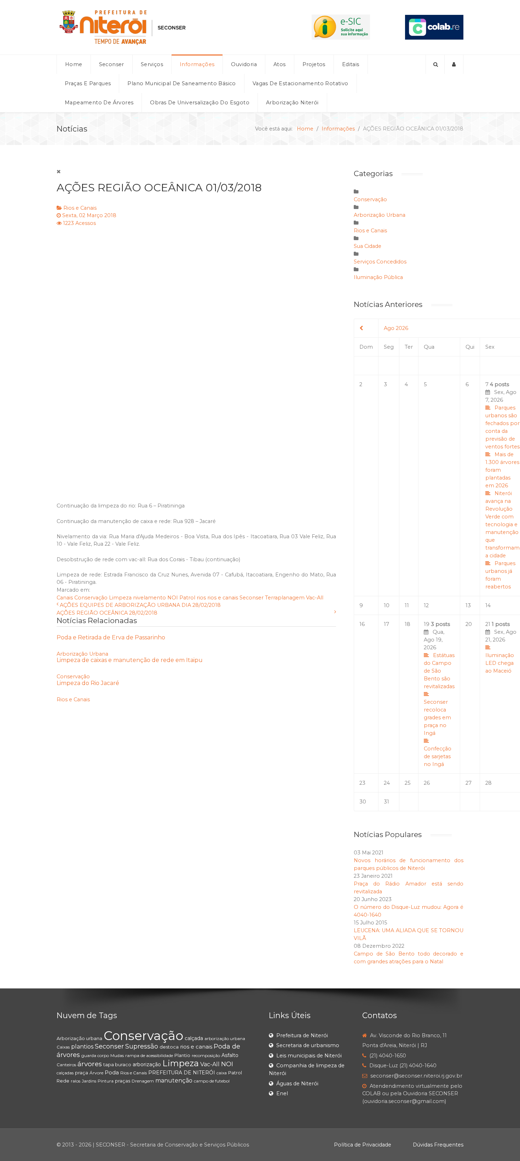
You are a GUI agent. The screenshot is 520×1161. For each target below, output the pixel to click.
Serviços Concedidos (380, 262)
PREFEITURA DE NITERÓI (181, 1072)
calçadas (65, 1072)
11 (407, 605)
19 (439, 694)
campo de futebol (212, 1081)
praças (122, 1081)
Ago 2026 (396, 328)
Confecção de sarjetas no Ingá (437, 756)
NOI (172, 597)
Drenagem (143, 1081)
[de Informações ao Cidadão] (341, 27)
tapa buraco (117, 1064)
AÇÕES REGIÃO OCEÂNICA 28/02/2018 (107, 613)
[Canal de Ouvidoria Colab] (434, 27)
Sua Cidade (367, 246)
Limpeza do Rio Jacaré (88, 683)
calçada (194, 1038)
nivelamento (149, 597)
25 (407, 783)
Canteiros (66, 1064)
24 (387, 783)
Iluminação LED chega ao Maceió (499, 663)
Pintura (106, 1081)
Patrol (187, 597)
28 (488, 783)
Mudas (117, 1055)
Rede (63, 1081)
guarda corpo (95, 1055)
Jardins (89, 1081)
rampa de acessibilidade (149, 1055)
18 (407, 624)
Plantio (182, 1055)
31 (386, 802)
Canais (65, 597)
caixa (221, 1072)
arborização (147, 1064)
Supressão (141, 1046)
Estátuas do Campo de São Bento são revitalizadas (439, 671)
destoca (169, 1047)
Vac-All (314, 597)
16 (362, 624)
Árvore (96, 1072)
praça (81, 1072)
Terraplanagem (285, 597)
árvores (89, 1064)
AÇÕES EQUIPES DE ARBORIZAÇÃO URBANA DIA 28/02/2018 (140, 605)
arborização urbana (224, 1038)
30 (362, 802)
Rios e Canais (80, 208)
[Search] (435, 64)
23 (362, 783)
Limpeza (120, 597)
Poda (112, 1072)
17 (386, 624)
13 (468, 605)
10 (386, 605)
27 (469, 783)
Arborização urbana (79, 1038)
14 (488, 605)
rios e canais (222, 597)
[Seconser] (167, 27)
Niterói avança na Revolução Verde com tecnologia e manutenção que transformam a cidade (502, 524)
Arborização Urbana (82, 654)
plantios (82, 1046)
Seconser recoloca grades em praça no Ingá (437, 717)
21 (500, 647)
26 (427, 783)
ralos (75, 1081)
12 (426, 605)
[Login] (454, 64)
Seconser (251, 597)
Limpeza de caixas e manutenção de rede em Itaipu (130, 660)
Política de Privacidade (362, 1145)
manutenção (173, 1080)
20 (469, 624)
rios (201, 597)
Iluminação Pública (378, 277)
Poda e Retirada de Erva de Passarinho (111, 637)
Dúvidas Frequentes (438, 1145)
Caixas (63, 1047)
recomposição (206, 1055)
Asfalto (229, 1055)
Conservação (91, 597)
